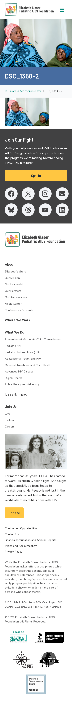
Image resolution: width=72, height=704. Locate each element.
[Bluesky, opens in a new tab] (11, 209)
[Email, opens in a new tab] (62, 193)
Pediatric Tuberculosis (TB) (22, 352)
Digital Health (13, 378)
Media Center (13, 304)
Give (7, 414)
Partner (9, 420)
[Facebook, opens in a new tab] (11, 193)
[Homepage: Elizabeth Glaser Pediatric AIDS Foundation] (19, 9)
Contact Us (12, 534)
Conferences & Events (19, 310)
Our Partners (13, 291)
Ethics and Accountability (21, 546)
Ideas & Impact (17, 394)
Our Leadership (14, 284)
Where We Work (17, 320)
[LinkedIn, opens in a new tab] (62, 209)
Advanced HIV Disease (19, 371)
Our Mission (12, 278)
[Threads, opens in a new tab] (28, 209)
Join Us (11, 406)
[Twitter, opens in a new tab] (28, 193)
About (10, 264)
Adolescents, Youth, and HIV (23, 359)
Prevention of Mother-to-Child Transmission (33, 339)
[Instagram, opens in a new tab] (45, 193)
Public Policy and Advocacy (22, 384)
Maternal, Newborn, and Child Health (28, 365)
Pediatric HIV (13, 346)
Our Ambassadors (16, 297)
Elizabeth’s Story (15, 271)
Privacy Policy (13, 552)
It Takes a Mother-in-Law (23, 91)
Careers (10, 427)
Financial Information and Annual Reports (31, 540)
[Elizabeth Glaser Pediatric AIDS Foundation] (35, 239)
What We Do (14, 332)
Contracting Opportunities (21, 528)
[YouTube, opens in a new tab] (45, 209)
